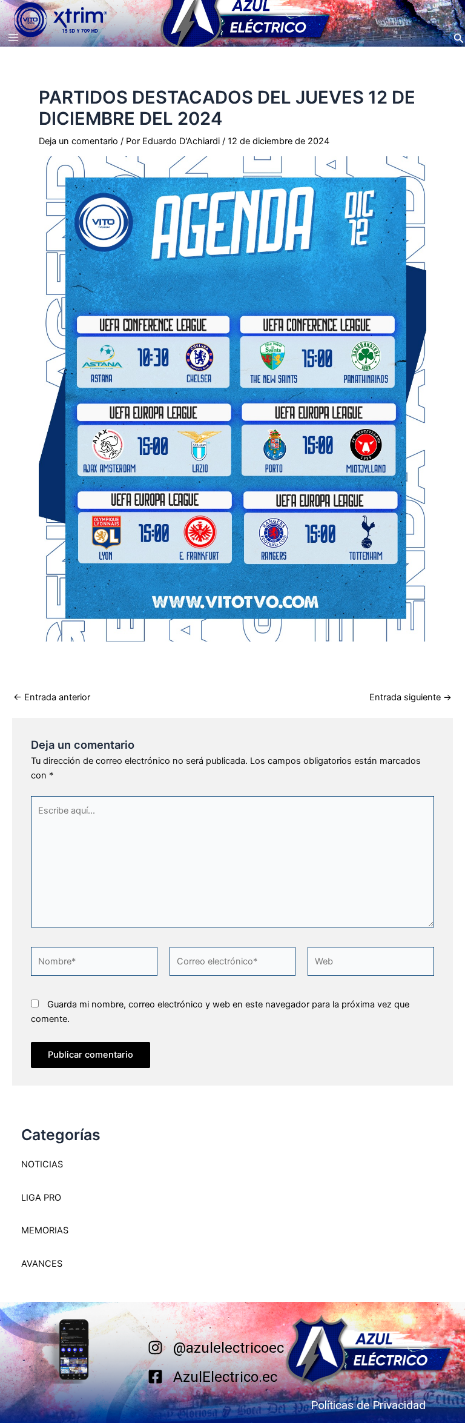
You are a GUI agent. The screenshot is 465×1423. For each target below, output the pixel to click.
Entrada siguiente (410, 697)
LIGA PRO (41, 1197)
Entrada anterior (51, 697)
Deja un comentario (78, 141)
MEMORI (39, 1230)
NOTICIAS (42, 1164)
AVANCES (41, 1263)
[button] (458, 38)
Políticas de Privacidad (368, 1405)
